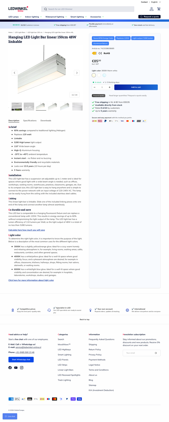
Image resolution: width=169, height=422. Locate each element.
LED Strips (62, 365)
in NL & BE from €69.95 (112, 102)
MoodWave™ (64, 344)
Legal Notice (94, 365)
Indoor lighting (32, 16)
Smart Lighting (64, 354)
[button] (159, 9)
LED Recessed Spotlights (69, 375)
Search (61, 339)
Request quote (98, 96)
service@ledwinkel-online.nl (28, 347)
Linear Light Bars (65, 370)
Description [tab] (13, 120)
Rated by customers (107, 108)
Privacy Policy (95, 354)
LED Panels (63, 359)
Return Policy (95, 349)
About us (93, 375)
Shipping (93, 344)
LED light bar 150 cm (35, 32)
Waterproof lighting (54, 16)
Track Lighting (64, 380)
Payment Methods (97, 359)
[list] (46, 73)
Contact (144, 2)
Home (10, 32)
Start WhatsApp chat (21, 359)
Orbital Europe (19, 410)
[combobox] (87, 9)
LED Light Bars (20, 32)
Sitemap (92, 385)
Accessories (95, 16)
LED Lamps (13, 16)
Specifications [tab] (30, 120)
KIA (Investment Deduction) (101, 390)
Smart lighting (77, 16)
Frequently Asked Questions (101, 339)
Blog (91, 380)
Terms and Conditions (99, 370)
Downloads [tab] (46, 120)
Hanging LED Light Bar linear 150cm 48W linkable (59, 32)
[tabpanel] (45, 203)
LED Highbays (64, 349)
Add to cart (136, 87)
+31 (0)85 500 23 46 (24, 352)
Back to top (84, 319)
